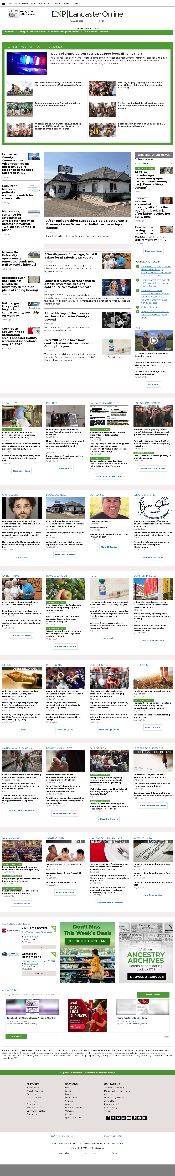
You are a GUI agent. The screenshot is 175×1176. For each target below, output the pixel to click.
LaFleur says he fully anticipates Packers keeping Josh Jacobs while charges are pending (63, 705)
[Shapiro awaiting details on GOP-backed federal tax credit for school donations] (65, 416)
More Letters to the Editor (153, 805)
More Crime (21, 557)
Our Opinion (98, 748)
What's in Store (144, 494)
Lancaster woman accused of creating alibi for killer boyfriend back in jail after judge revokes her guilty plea (152, 207)
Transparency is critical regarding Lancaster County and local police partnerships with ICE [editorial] (106, 780)
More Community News (152, 641)
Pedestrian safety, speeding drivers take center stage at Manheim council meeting (152, 616)
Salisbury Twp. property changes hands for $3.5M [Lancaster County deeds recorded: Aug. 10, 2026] (21, 717)
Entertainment (12, 575)
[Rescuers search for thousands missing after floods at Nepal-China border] (22, 761)
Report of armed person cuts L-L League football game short (96, 53)
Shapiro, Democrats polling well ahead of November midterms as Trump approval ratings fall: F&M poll (65, 443)
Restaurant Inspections (106, 837)
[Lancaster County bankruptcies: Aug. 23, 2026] (153, 851)
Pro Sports (54, 665)
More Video (153, 384)
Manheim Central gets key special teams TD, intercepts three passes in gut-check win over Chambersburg (151, 432)
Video (139, 328)
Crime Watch (11, 494)
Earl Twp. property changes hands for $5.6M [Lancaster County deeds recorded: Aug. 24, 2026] (20, 694)
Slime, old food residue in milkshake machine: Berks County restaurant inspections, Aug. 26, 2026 (107, 890)
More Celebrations (65, 892)
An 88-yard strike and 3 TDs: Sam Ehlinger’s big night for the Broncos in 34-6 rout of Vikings (65, 694)
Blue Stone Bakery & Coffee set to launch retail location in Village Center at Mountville (152, 524)
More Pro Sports (65, 730)
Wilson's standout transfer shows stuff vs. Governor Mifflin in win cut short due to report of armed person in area (58, 126)
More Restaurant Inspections (109, 903)
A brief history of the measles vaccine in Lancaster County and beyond (69, 316)
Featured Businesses (16, 923)
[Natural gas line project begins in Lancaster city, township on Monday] (34, 305)
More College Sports (109, 730)
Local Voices (11, 837)
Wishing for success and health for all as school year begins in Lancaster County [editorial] (108, 791)
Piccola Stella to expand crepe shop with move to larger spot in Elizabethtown (151, 544)
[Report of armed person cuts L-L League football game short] (27, 63)
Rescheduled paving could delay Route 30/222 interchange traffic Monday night (150, 233)
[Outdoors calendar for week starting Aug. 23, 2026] (153, 678)
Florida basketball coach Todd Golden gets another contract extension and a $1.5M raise (109, 717)
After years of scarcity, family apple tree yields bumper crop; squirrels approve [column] (63, 607)
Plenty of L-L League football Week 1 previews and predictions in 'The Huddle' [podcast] (56, 31)
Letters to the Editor (149, 748)
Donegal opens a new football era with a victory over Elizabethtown (57, 104)
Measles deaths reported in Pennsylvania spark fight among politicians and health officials (61, 777)
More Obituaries (109, 547)
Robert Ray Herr (150, 307)
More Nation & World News (21, 811)
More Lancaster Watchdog (109, 476)
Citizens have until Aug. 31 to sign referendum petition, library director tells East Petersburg (151, 604)
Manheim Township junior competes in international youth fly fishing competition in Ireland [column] (152, 705)
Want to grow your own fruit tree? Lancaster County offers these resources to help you (63, 619)
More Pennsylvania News (65, 813)
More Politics (65, 469)
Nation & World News (17, 748)
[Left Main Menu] (3, 3)
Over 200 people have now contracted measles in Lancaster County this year (69, 343)
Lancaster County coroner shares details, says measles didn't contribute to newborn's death (69, 284)
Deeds (6, 665)
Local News (10, 403)
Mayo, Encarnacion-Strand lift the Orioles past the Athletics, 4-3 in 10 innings (63, 717)
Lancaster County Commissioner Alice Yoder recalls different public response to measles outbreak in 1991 (17, 164)
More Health (109, 638)
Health (94, 575)
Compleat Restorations (31, 955)
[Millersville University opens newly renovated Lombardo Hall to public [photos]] (34, 254)
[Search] (173, 3)
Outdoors (141, 665)
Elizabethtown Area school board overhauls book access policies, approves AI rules (149, 628)
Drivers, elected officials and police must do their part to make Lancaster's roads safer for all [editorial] (109, 806)
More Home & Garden (65, 646)
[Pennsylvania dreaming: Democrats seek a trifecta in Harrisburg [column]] (22, 851)
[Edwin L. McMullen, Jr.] (109, 508)
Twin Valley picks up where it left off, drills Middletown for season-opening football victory (151, 443)
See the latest (146, 159)
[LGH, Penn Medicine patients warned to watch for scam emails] (34, 188)
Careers (115, 1153)
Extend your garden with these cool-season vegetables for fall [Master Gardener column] (64, 633)
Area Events (10, 990)
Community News (145, 575)
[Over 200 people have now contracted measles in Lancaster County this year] (116, 347)
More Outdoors (152, 727)
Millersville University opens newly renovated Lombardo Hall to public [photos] (19, 258)
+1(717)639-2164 (31, 937)
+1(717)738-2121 (31, 963)
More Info (39, 947)
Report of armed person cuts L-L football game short (155, 314)
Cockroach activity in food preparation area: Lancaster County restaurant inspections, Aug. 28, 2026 (19, 336)
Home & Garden (56, 575)
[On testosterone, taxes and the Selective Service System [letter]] (153, 761)
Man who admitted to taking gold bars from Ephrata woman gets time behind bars (21, 544)
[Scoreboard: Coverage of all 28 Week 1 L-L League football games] (102, 130)
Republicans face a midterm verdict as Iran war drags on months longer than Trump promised (65, 800)
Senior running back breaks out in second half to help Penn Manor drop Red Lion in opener (141, 105)
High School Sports (147, 403)
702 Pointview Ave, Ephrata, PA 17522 (38, 961)
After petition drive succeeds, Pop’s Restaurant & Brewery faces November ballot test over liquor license (87, 224)
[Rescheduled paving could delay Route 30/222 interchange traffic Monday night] (166, 229)
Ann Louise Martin (98, 527)
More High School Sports (153, 468)
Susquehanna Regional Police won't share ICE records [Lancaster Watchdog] (107, 435)
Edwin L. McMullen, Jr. (100, 521)
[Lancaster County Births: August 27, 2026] (65, 851)
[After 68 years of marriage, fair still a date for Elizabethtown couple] (116, 261)
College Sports (100, 665)
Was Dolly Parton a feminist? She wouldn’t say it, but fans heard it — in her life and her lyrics (20, 786)
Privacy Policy (63, 1153)
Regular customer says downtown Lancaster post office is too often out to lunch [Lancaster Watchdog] (108, 463)
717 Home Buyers (35, 928)
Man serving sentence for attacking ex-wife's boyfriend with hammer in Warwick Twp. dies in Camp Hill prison (18, 221)
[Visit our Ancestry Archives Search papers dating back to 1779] (146, 952)
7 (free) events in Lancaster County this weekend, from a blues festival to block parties (21, 623)
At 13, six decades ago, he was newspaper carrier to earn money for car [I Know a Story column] (154, 179)
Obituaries (97, 494)
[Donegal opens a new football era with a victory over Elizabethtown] (20, 109)
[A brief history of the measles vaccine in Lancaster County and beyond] (116, 320)
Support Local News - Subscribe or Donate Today (87, 1072)
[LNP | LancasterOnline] (87, 14)
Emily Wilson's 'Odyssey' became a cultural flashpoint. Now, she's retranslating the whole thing (63, 788)
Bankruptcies (143, 837)
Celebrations (55, 837)
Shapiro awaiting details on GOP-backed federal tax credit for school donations (63, 432)
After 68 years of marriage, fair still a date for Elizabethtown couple (70, 256)
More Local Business (65, 555)
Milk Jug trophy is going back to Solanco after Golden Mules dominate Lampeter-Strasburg (140, 85)
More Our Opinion (109, 819)
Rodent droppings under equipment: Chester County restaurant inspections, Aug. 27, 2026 (109, 878)
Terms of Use (90, 1153)
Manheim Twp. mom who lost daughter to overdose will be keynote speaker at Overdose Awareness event (109, 613)
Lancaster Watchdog (104, 403)
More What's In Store (152, 557)
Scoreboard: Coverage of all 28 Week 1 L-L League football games (141, 125)
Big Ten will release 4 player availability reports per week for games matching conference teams (109, 705)
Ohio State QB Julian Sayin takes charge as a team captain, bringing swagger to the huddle (107, 694)
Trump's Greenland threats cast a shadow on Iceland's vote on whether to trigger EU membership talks (20, 798)
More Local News (153, 251)
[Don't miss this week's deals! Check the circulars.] (87, 952)
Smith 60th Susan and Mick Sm (61, 882)
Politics (51, 403)
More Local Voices (21, 903)
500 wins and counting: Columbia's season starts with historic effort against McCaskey (59, 83)
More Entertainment (22, 636)
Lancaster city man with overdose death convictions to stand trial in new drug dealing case (21, 524)
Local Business (56, 494)
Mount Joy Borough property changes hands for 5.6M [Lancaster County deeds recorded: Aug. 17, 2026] (20, 705)
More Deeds (22, 730)
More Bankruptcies (152, 895)
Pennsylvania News (59, 748)
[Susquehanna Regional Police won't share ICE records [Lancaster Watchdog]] (109, 416)
